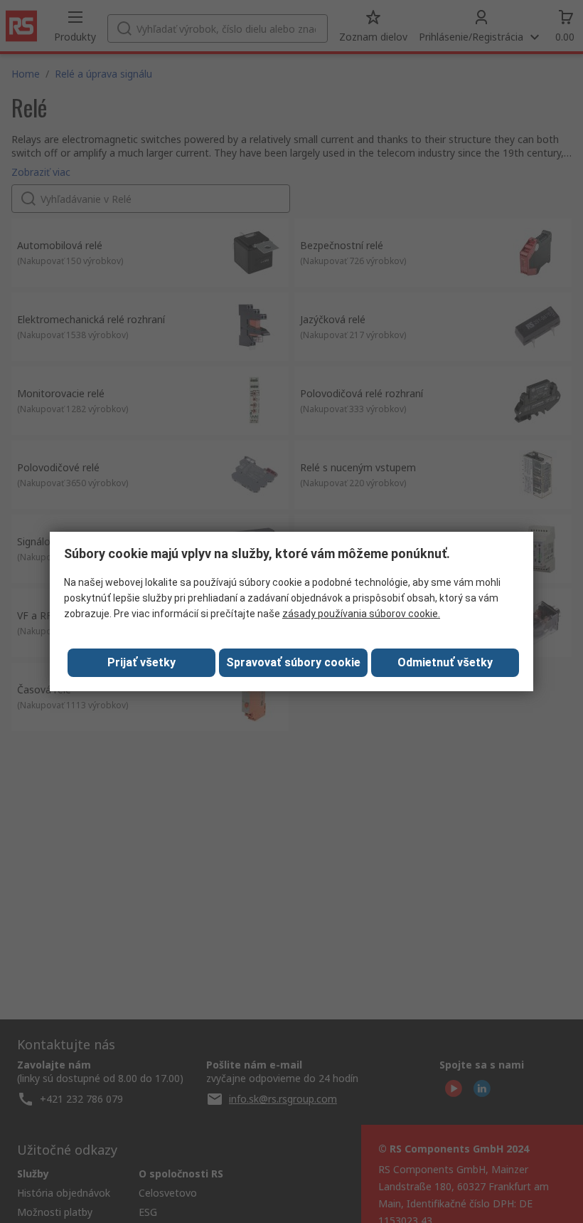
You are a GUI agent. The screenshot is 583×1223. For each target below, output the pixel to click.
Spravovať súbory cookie (293, 662)
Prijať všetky (141, 662)
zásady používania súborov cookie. (361, 613)
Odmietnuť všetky (445, 662)
